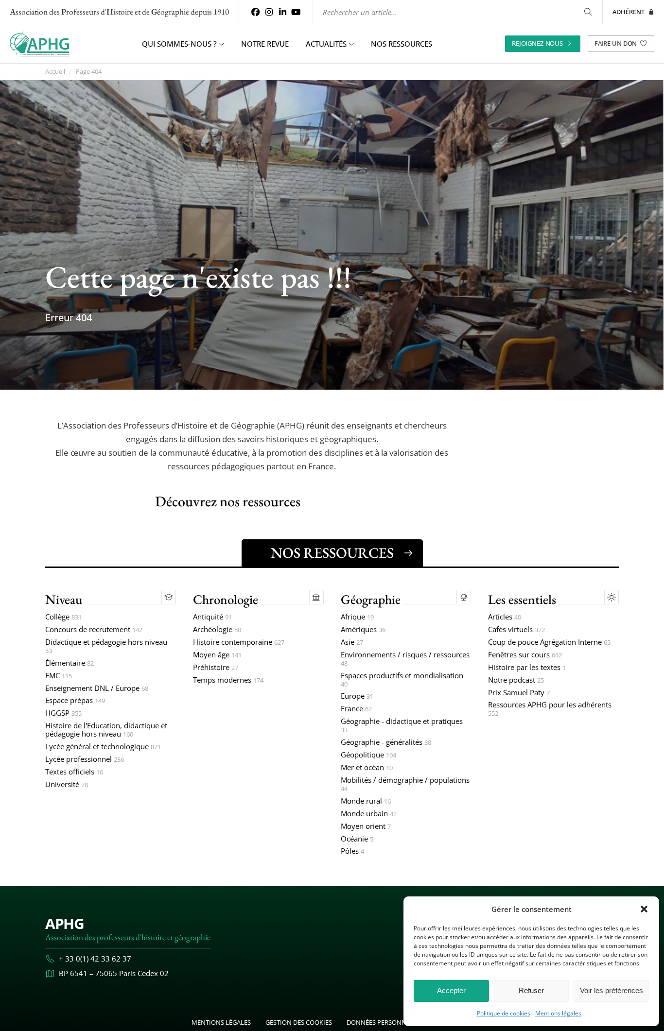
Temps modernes (228, 680)
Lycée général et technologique (103, 747)
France (356, 709)
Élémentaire (69, 663)
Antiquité (212, 617)
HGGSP (63, 713)
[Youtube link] (296, 11)
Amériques (363, 630)
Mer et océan (367, 768)
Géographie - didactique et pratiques (402, 726)
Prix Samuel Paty (519, 693)
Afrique (357, 617)
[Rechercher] (588, 12)
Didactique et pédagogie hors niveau (106, 646)
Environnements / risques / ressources (405, 659)
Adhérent (628, 11)
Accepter (451, 990)
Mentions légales (558, 1013)
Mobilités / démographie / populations (405, 784)
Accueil (55, 72)
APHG (64, 923)
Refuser (531, 990)
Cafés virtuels (516, 630)
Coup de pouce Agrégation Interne (549, 642)
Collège (63, 617)
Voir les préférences (611, 990)
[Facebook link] (255, 11)
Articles (504, 617)
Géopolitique (368, 755)
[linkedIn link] (282, 11)
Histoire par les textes (527, 668)
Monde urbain (369, 814)
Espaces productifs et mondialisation (402, 680)
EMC (58, 676)
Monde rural (366, 801)
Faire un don (615, 43)
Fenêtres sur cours (525, 655)
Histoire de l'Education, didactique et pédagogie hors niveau (106, 730)
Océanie (357, 839)
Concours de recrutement (93, 630)
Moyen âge (217, 655)
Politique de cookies (503, 1013)
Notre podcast (516, 680)
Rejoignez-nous (537, 43)
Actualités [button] (326, 44)
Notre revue (265, 44)
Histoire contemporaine (238, 642)
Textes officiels (74, 772)
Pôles (352, 851)
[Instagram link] (269, 11)
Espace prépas (75, 701)
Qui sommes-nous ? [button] (179, 44)
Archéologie (217, 630)
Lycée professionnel (84, 760)
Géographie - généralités (386, 743)
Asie (352, 642)
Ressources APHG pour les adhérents (550, 709)
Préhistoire (215, 668)
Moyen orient (366, 827)
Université (66, 785)
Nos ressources (401, 44)
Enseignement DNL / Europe (96, 689)
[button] (644, 909)
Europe (357, 696)
